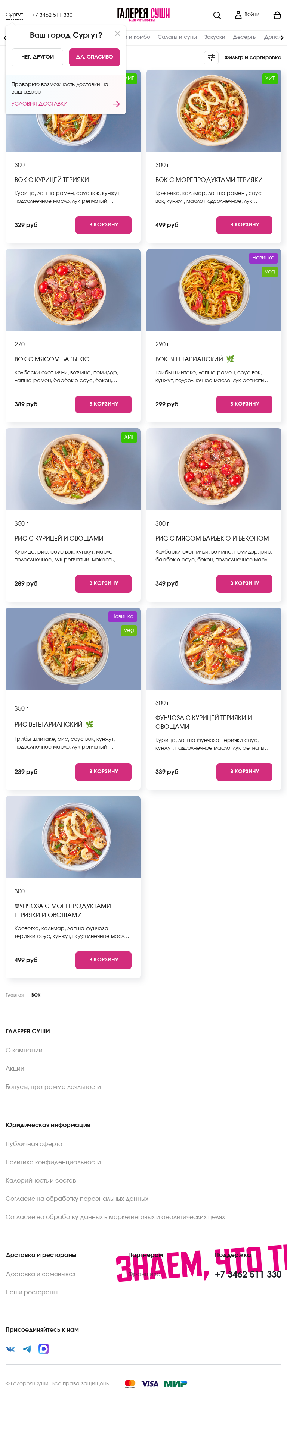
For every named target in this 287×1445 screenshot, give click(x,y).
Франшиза (144, 1274)
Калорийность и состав (41, 1181)
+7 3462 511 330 (52, 15)
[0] (273, 15)
